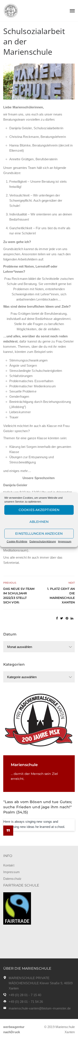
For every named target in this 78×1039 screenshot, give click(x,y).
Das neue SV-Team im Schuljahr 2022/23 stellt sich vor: (19, 595)
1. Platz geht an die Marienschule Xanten (61, 595)
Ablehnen (39, 522)
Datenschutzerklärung (42, 541)
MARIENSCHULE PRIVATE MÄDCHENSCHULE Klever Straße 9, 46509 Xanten (41, 983)
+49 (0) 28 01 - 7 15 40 (25, 995)
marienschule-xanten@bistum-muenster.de (40, 1008)
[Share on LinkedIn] (72, 618)
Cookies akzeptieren (39, 510)
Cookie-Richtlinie (17, 541)
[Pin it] (67, 618)
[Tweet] (61, 618)
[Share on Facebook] (57, 618)
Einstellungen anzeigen (39, 533)
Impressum (64, 541)
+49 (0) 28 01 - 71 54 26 (26, 1001)
